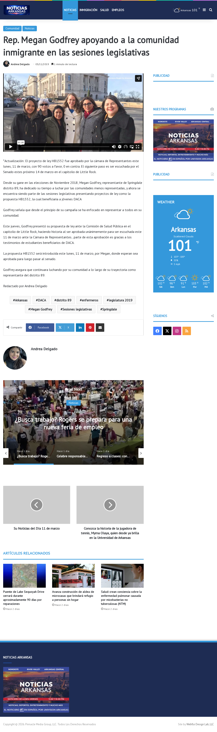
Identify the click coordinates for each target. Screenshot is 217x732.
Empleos (118, 10)
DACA (42, 300)
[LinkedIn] (80, 327)
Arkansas (21, 300)
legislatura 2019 (120, 300)
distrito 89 (63, 300)
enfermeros (90, 300)
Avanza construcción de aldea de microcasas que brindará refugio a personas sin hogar (73, 596)
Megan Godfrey (41, 309)
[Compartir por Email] (100, 327)
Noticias (70, 10)
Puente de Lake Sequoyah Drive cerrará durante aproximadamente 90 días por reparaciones (23, 598)
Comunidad (12, 28)
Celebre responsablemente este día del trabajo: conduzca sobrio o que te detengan (73, 423)
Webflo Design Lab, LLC (200, 724)
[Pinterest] (90, 327)
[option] (73, 422)
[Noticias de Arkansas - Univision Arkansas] (16, 10)
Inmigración (88, 10)
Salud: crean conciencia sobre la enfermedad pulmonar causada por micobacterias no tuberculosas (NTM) (121, 598)
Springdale (109, 309)
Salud (104, 10)
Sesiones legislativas (77, 309)
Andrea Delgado (20, 64)
